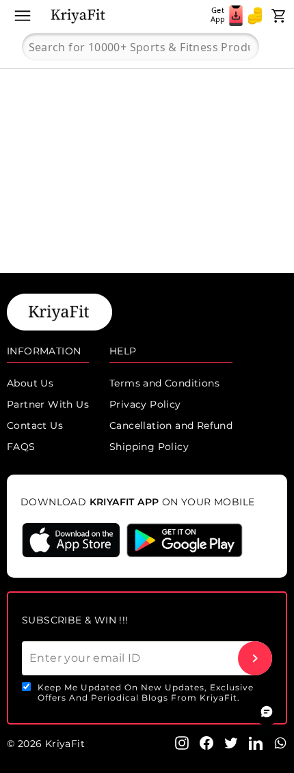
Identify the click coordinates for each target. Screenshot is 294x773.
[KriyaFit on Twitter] (231, 742)
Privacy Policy (145, 404)
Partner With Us (48, 404)
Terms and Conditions (164, 383)
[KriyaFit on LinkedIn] (256, 742)
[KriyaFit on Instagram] (182, 742)
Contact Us (35, 425)
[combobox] (141, 47)
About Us (30, 383)
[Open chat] (266, 711)
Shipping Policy (149, 446)
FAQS (21, 446)
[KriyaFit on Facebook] (206, 742)
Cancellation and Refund (170, 425)
